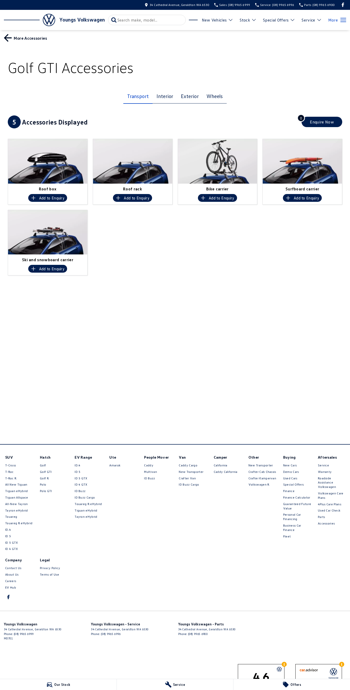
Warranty (325, 472)
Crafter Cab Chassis (262, 472)
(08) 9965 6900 (198, 634)
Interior (164, 96)
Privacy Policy (50, 568)
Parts (321, 517)
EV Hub (10, 587)
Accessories (326, 523)
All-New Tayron (16, 504)
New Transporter (191, 472)
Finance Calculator (296, 497)
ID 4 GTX (11, 549)
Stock (245, 20)
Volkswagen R (258, 484)
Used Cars (290, 478)
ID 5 (8, 536)
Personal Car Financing (292, 517)
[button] (47, 161)
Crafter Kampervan (262, 478)
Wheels (214, 96)
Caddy (148, 465)
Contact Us (13, 568)
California (220, 465)
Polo (43, 484)
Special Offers (276, 20)
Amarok (114, 465)
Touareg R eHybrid (18, 523)
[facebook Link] (343, 5)
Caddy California (226, 472)
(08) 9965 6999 (23, 634)
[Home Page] (29, 20)
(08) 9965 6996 (110, 634)
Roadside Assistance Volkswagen (327, 482)
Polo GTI (46, 491)
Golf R (44, 478)
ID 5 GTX (11, 542)
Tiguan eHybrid (16, 491)
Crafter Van (187, 478)
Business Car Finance (292, 527)
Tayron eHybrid (16, 510)
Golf (43, 465)
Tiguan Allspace (16, 497)
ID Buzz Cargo (85, 497)
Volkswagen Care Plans (331, 495)
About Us (12, 574)
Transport (138, 96)
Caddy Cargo (188, 465)
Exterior (189, 96)
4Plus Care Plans (329, 504)
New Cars (290, 465)
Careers (10, 581)
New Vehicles (214, 20)
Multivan (150, 472)
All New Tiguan (16, 484)
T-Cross (10, 465)
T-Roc (9, 472)
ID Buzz (80, 491)
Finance (289, 491)
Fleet (287, 536)
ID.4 (8, 530)
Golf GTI (46, 472)
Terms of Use (49, 574)
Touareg (11, 517)
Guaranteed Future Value (297, 506)
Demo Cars (291, 472)
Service (308, 20)
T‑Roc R (10, 478)
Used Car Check (329, 510)
